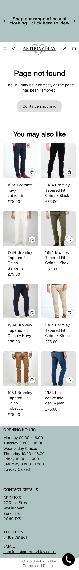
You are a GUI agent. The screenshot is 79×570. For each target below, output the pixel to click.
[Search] (14, 48)
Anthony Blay (46, 561)
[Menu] (5, 48)
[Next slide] (74, 21)
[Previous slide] (4, 21)
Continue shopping (39, 106)
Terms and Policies (39, 566)
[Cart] (74, 48)
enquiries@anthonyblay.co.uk (29, 551)
